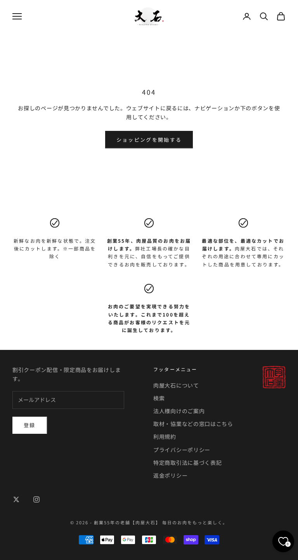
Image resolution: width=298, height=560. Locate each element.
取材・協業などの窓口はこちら (193, 424)
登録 (30, 425)
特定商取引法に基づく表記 (187, 462)
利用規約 (164, 436)
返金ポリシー (170, 475)
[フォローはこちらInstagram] (36, 499)
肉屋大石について (176, 385)
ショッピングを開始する (149, 139)
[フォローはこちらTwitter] (16, 499)
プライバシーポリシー (181, 450)
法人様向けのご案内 (178, 411)
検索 (159, 398)
